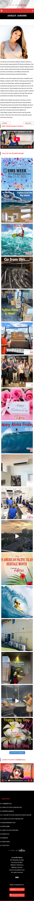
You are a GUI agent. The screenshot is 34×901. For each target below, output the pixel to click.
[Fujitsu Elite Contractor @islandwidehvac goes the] (17, 668)
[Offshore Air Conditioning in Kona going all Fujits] (17, 338)
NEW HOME (6, 826)
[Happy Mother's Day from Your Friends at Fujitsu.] (17, 404)
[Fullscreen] (31, 147)
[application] (17, 139)
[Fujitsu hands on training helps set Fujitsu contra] (17, 503)
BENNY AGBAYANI (6, 123)
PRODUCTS (5, 834)
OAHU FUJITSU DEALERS (10, 830)
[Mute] (28, 147)
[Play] (2, 147)
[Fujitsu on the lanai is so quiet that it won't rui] (17, 536)
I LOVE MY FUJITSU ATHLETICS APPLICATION (16, 815)
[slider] (15, 780)
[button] (17, 772)
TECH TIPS (5, 845)
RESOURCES (6, 841)
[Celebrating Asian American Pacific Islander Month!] (17, 569)
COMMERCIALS (7, 803)
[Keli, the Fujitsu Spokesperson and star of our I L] (17, 701)
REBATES (5, 838)
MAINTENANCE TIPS (8, 822)
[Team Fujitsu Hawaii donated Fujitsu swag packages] (17, 371)
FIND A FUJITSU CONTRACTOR (12, 807)
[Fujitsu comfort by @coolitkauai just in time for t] (17, 470)
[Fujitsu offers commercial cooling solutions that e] (17, 273)
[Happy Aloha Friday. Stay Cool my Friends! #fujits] (17, 602)
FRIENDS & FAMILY (8, 811)
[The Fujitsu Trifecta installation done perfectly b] (17, 635)
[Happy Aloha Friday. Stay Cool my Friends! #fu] (17, 240)
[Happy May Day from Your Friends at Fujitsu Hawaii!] (17, 734)
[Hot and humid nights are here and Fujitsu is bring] (17, 207)
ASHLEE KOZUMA (29, 123)
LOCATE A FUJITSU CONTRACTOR (12, 819)
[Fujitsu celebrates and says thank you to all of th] (17, 174)
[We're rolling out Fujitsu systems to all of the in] (17, 306)
